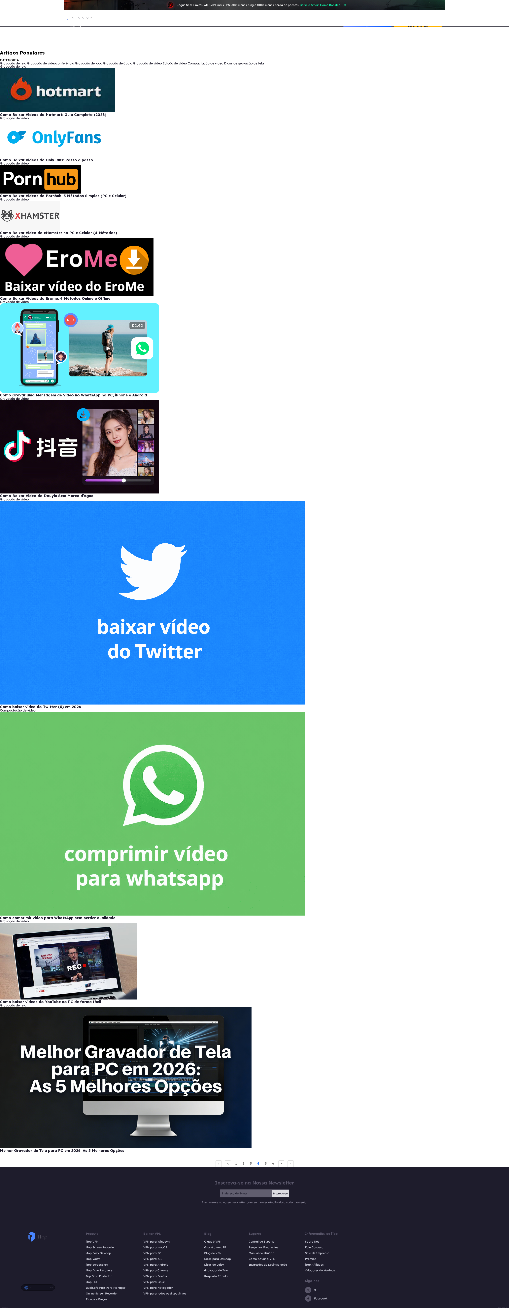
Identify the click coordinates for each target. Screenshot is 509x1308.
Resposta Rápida (216, 1276)
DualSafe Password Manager (105, 1288)
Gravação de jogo (88, 63)
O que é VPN (212, 1241)
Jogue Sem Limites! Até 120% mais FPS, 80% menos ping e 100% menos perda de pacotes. (258, 5)
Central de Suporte (261, 1241)
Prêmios (310, 1259)
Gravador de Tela (216, 1270)
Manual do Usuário (261, 1253)
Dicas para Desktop (217, 1259)
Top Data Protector (99, 1276)
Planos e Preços (96, 1299)
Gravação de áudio (117, 63)
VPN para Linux (154, 1282)
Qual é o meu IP (215, 1247)
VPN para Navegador (158, 1288)
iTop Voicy (93, 1259)
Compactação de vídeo (205, 63)
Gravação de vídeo (147, 63)
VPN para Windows (156, 1241)
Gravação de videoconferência (50, 63)
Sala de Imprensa (317, 1253)
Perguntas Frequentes (263, 1247)
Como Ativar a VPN (262, 1259)
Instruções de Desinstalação (268, 1264)
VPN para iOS (152, 1259)
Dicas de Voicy (214, 1264)
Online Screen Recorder (102, 1293)
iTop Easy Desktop (98, 1253)
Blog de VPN (212, 1253)
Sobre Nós (312, 1241)
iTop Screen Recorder (100, 1247)
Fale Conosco (314, 1247)
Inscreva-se (280, 1193)
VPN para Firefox (155, 1276)
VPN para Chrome (155, 1270)
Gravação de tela (13, 63)
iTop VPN (92, 1241)
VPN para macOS (155, 1247)
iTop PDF (92, 1282)
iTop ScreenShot (97, 1264)
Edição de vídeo (175, 63)
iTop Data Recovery (99, 1270)
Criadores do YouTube (320, 1270)
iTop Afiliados (314, 1264)
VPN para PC (152, 1253)
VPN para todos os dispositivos (164, 1293)
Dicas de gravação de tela (244, 63)
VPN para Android (155, 1264)
